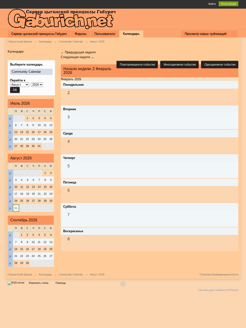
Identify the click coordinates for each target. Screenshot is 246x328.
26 (27, 200)
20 (50, 249)
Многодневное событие (179, 64)
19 (50, 132)
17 (39, 132)
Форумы (80, 34)
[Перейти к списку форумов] (62, 18)
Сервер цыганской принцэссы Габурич (39, 34)
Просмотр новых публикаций (205, 34)
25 (39, 256)
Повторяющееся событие (137, 64)
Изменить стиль (39, 282)
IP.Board (233, 290)
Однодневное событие (220, 64)
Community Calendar (26, 71)
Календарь (131, 34)
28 (15, 262)
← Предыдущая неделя (78, 52)
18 (39, 249)
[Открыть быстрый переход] (234, 33)
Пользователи (104, 34)
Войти (212, 3)
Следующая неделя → (77, 57)
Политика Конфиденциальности (219, 274)
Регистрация (228, 3)
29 (21, 262)
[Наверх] (123, 284)
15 (21, 249)
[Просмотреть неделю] (10, 118)
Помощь (60, 282)
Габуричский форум (20, 274)
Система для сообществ (213, 290)
